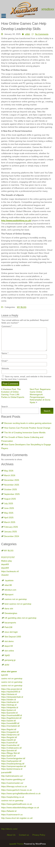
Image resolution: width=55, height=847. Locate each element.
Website (5, 368)
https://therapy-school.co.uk (14, 786)
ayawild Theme (16, 843)
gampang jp (10, 660)
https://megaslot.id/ (10, 732)
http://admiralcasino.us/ (12, 776)
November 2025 (11, 484)
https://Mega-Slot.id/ (10, 753)
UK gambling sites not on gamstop (20, 618)
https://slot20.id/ (8, 740)
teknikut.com (10, 589)
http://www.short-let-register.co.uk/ (17, 818)
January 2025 (10, 531)
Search (4, 406)
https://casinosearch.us (12, 814)
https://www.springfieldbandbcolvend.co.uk (20, 793)
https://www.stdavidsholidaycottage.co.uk (20, 807)
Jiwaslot (5, 575)
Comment (6, 326)
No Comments (41, 34)
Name (4, 353)
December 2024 (11, 536)
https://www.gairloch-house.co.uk (16, 790)
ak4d (7, 664)
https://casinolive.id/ (10, 745)
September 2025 (12, 494)
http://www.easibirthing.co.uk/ (16, 220)
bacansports (11, 622)
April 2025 (8, 517)
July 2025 (8, 503)
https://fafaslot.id (8, 811)
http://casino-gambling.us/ (13, 779)
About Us (11, 835)
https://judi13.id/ (8, 755)
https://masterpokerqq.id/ (12, 763)
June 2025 (9, 508)
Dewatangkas (11, 613)
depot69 (5, 564)
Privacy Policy (38, 835)
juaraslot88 (6, 772)
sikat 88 (8, 585)
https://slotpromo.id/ (10, 734)
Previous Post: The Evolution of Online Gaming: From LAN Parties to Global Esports (12, 393)
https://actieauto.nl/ (10, 571)
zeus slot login (11, 632)
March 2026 (9, 475)
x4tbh (27, 34)
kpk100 (5, 675)
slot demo (9, 641)
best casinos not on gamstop (18, 604)
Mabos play (6, 560)
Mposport (9, 594)
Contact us (24, 835)
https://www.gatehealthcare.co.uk (16, 804)
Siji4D (7, 655)
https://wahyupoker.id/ (11, 761)
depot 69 (9, 646)
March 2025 (9, 522)
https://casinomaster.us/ (12, 783)
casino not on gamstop (11, 678)
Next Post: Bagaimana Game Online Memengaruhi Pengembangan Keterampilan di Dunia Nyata (40, 396)
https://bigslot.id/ (8, 729)
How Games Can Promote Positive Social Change (27, 427)
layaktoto (9, 580)
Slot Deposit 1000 (13, 636)
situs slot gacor (9, 671)
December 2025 (11, 480)
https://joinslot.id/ (9, 750)
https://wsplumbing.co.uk (12, 797)
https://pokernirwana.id (11, 769)
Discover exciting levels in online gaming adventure (27, 423)
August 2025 (10, 498)
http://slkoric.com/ (9, 829)
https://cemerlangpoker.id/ (13, 758)
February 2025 (11, 527)
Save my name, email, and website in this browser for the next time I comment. (26, 377)
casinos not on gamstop (16, 599)
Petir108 (8, 627)
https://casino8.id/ (9, 742)
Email (4, 360)
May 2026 (8, 470)
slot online (9, 650)
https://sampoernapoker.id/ (13, 766)
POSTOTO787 (8, 557)
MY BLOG (21, 307)
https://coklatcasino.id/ (11, 747)
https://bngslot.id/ (9, 737)
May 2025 (8, 513)
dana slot (9, 608)
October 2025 (10, 489)
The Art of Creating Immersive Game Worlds (24, 432)
